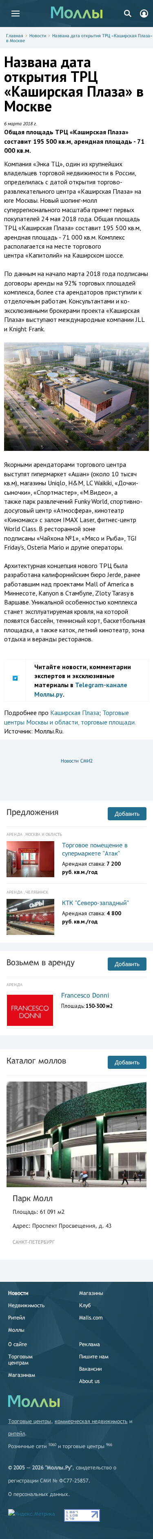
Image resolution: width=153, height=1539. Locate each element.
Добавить (127, 813)
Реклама (89, 1344)
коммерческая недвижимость (91, 1421)
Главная (14, 35)
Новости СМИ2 (77, 761)
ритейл (16, 1433)
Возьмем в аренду (41, 962)
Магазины (91, 1293)
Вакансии (90, 1369)
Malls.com (91, 1318)
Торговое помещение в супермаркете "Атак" (95, 849)
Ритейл (16, 1318)
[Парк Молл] (76, 1134)
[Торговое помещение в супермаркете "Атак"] (30, 859)
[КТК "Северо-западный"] (30, 917)
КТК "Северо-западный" (95, 902)
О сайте (17, 1344)
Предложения (32, 812)
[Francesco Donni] (30, 1010)
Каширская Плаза (74, 712)
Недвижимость (26, 1305)
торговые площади (108, 722)
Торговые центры (29, 1421)
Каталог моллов (36, 1060)
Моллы (16, 1330)
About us (89, 1381)
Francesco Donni (85, 995)
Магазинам (21, 1375)
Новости (37, 35)
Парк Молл (33, 1198)
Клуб (85, 1305)
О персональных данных (38, 1494)
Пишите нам (94, 1356)
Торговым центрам (20, 1359)
